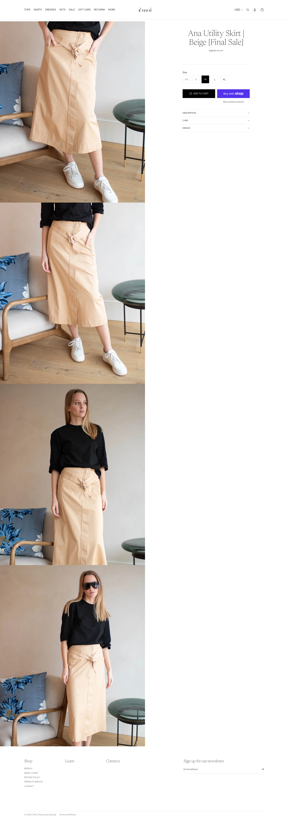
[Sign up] (263, 769)
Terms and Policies (67, 814)
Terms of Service (33, 781)
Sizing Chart (31, 773)
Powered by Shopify (47, 814)
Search (28, 768)
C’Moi (34, 814)
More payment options (233, 101)
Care (185, 120)
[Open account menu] (254, 9)
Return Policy (32, 777)
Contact (29, 786)
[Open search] (247, 9)
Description (189, 113)
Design (186, 128)
